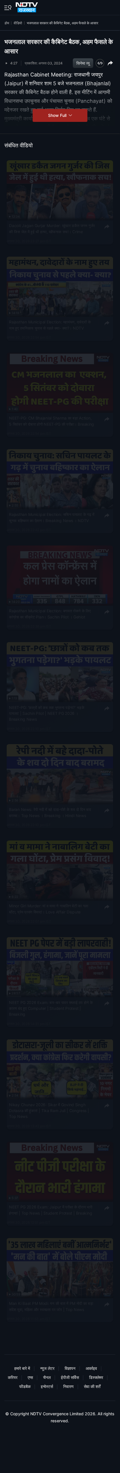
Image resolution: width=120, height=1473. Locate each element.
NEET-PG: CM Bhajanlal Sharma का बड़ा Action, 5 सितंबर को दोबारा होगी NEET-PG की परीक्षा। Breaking (51, 421)
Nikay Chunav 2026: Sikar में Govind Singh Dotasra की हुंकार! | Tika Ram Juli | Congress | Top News (49, 1110)
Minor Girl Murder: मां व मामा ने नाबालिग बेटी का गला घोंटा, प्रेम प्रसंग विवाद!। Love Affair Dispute (48, 908)
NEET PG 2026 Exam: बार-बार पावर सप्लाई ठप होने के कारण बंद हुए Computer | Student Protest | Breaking (51, 1008)
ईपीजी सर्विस (70, 1377)
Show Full (58, 115)
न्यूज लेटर (47, 1368)
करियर (12, 1377)
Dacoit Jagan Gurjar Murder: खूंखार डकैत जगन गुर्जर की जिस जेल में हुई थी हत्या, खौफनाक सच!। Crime (52, 228)
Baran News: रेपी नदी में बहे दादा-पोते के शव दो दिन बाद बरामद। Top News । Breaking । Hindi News (50, 812)
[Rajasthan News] (27, 6)
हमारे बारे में (22, 1368)
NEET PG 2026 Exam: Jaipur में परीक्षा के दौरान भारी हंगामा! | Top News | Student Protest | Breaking (50, 1210)
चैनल (47, 1377)
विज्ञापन (70, 1368)
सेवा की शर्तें (92, 1386)
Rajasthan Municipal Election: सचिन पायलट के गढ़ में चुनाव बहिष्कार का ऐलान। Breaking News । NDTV (51, 517)
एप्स (30, 1377)
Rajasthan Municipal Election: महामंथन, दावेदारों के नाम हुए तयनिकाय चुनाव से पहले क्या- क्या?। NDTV (50, 325)
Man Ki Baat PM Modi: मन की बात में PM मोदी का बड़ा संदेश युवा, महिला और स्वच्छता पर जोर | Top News (51, 1306)
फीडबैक (25, 1386)
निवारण (68, 1386)
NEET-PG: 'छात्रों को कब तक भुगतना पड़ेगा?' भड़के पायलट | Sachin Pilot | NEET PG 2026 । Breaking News (46, 713)
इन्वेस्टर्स (47, 1386)
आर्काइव (91, 1368)
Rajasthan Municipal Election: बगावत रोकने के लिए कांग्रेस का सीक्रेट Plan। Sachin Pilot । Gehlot (50, 613)
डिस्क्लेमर (96, 1377)
